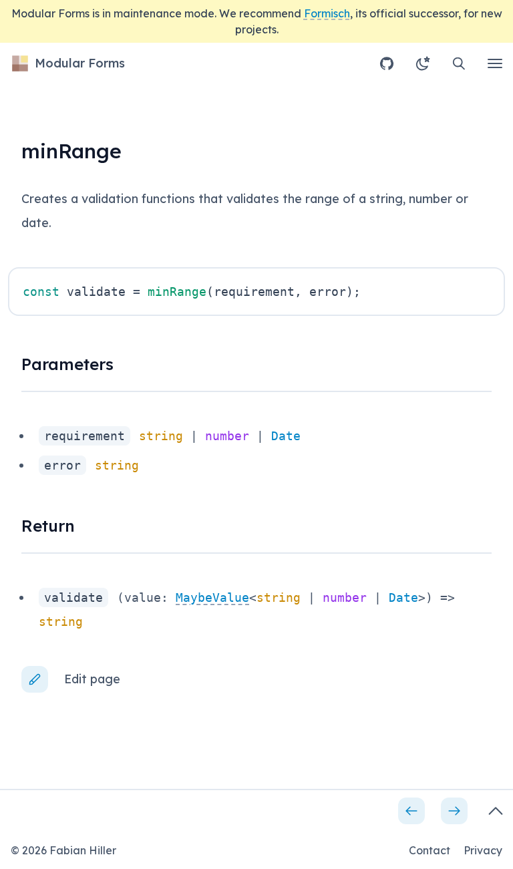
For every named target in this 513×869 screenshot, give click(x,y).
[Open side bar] (495, 811)
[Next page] (454, 811)
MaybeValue (212, 597)
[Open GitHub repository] (386, 63)
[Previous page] (411, 811)
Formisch (327, 13)
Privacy (483, 850)
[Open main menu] (495, 63)
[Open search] (459, 63)
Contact (429, 850)
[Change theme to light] (423, 63)
